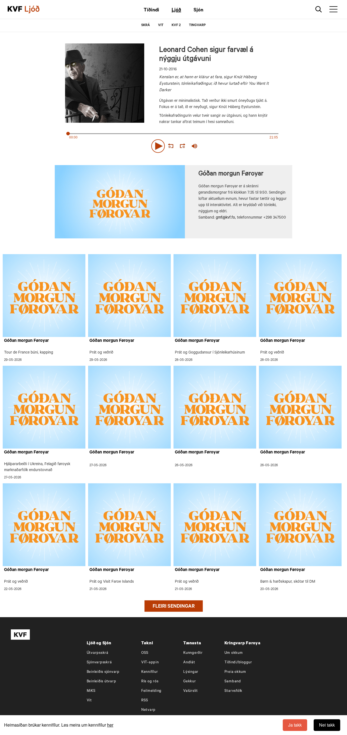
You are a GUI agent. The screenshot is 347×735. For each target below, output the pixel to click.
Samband (232, 682)
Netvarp (148, 710)
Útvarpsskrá (97, 653)
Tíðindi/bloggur (238, 663)
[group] (195, 146)
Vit (89, 701)
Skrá (145, 25)
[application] (173, 145)
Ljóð (176, 10)
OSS (145, 653)
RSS (144, 701)
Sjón (198, 10)
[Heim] (15, 9)
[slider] (220, 146)
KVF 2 (176, 25)
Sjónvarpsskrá (99, 663)
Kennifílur (149, 672)
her (110, 725)
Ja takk (295, 725)
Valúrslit (190, 691)
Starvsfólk (233, 691)
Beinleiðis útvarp (101, 682)
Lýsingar (190, 672)
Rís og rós (150, 682)
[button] (158, 146)
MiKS (91, 691)
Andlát (189, 663)
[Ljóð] (36, 9)
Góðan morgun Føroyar (26, 341)
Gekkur (189, 682)
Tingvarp (197, 25)
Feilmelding (151, 691)
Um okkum (233, 653)
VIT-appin (150, 663)
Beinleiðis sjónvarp (103, 672)
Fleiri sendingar (174, 607)
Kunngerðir (193, 653)
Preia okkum (235, 672)
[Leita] (319, 9)
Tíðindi (151, 10)
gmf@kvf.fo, (226, 218)
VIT (160, 25)
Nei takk (327, 725)
